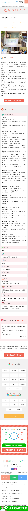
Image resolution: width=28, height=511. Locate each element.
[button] (3, 51)
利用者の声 (11, 496)
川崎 (22, 400)
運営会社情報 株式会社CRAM (19, 505)
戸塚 (14, 400)
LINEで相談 (14, 477)
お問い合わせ (22, 477)
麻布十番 (18, 409)
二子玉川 (5, 404)
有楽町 (22, 404)
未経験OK (10, 388)
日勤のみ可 (14, 379)
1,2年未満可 (22, 370)
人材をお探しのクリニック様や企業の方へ (11, 498)
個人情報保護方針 (7, 505)
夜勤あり (5, 384)
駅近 (14, 384)
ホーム (2, 4)
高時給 (5, 370)
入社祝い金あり (6, 379)
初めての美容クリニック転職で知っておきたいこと (12, 493)
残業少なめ (22, 379)
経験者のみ (14, 370)
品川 (10, 409)
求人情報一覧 (5, 477)
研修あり (18, 388)
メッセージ (4, 487)
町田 (14, 404)
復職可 (14, 375)
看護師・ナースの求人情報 (10, 4)
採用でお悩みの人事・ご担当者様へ (9, 501)
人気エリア (22, 375)
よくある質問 (5, 496)
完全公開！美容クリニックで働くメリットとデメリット (13, 490)
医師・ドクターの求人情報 (7, 485)
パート (5, 375)
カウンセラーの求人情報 (20, 485)
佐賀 (5, 400)
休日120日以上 (22, 384)
